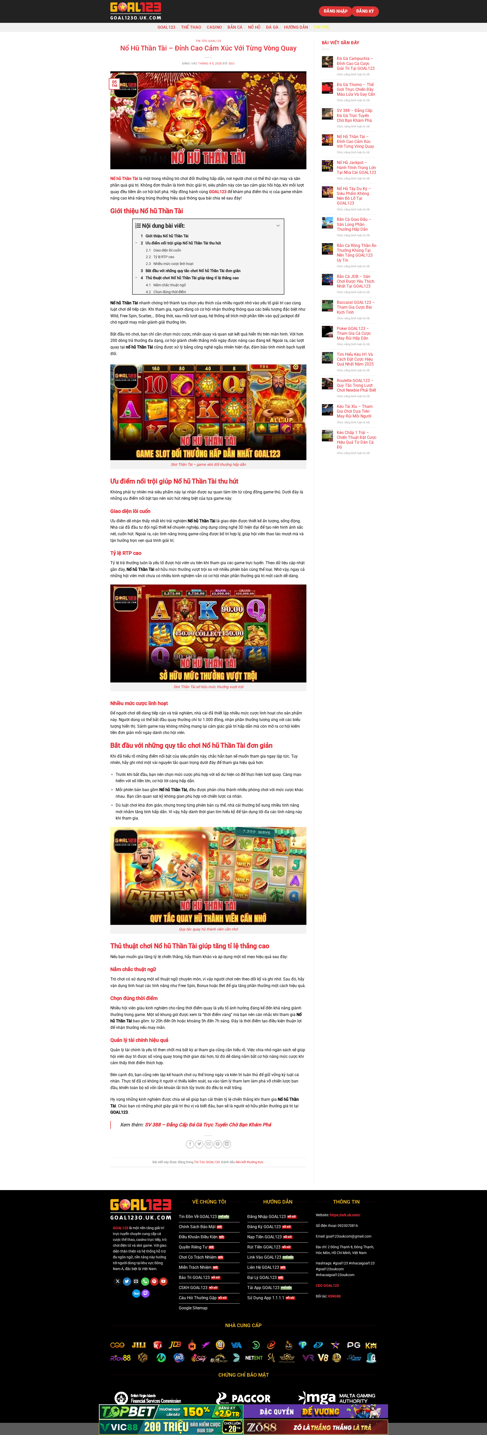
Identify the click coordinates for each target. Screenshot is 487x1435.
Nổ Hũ (254, 27)
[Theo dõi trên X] (117, 1281)
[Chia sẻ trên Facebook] (190, 1144)
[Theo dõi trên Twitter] (127, 1281)
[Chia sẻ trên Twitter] (199, 1144)
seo (232, 63)
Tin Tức (321, 27)
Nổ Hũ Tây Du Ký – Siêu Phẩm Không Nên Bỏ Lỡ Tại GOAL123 (354, 196)
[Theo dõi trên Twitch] (145, 1293)
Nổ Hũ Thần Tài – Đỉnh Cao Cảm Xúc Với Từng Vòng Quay (355, 141)
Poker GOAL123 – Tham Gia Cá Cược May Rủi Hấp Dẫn (354, 333)
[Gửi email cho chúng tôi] (136, 1281)
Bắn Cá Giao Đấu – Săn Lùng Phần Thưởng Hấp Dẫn (354, 224)
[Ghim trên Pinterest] (218, 1144)
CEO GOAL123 (327, 1285)
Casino (214, 27)
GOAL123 (167, 27)
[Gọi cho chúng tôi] (145, 1281)
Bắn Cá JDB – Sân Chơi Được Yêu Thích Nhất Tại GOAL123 (355, 281)
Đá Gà (272, 27)
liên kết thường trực (250, 1162)
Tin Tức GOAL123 (208, 41)
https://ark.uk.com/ (345, 1215)
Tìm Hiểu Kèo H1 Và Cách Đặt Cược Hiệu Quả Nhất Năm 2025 (355, 359)
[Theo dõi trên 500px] (136, 1293)
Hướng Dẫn (296, 27)
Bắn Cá (235, 27)
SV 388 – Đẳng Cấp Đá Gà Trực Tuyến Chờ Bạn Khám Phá (208, 1125)
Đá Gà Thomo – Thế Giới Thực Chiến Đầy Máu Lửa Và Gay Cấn (356, 89)
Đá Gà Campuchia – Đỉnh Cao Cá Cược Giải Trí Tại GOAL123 (356, 63)
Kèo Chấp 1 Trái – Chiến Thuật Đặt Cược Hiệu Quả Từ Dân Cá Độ (356, 439)
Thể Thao (191, 27)
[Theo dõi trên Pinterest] (154, 1281)
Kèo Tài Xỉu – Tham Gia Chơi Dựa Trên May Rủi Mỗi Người (355, 411)
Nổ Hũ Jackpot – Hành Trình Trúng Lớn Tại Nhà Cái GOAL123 (356, 167)
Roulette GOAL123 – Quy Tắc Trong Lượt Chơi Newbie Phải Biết (356, 385)
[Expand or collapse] (278, 226)
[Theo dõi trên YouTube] (163, 1281)
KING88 (334, 1296)
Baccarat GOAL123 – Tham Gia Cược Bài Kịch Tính (356, 307)
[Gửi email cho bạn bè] (208, 1144)
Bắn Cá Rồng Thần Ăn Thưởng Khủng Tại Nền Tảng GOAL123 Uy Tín (356, 253)
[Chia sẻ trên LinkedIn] (227, 1144)
